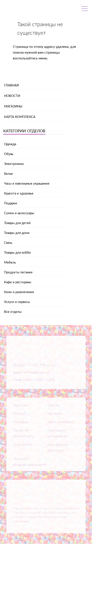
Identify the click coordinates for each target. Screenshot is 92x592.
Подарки (10, 203)
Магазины (13, 106)
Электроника (14, 164)
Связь (8, 242)
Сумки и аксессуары (19, 213)
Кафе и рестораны (17, 282)
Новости (12, 96)
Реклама (19, 413)
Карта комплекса (19, 117)
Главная (11, 85)
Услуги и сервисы (17, 302)
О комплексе (23, 444)
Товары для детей (17, 223)
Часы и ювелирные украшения (26, 183)
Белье (8, 173)
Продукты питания (18, 272)
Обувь (8, 154)
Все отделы (13, 311)
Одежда (10, 144)
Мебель (10, 262)
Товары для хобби (17, 252)
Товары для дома (16, 233)
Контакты (54, 413)
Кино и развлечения (19, 292)
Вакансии (20, 405)
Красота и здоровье (18, 193)
